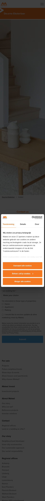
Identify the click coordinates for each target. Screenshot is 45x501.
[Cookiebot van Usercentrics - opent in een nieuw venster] (32, 217)
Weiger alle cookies (22, 281)
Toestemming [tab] (8, 224)
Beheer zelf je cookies (21, 273)
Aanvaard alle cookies (22, 266)
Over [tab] (37, 224)
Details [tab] (23, 224)
